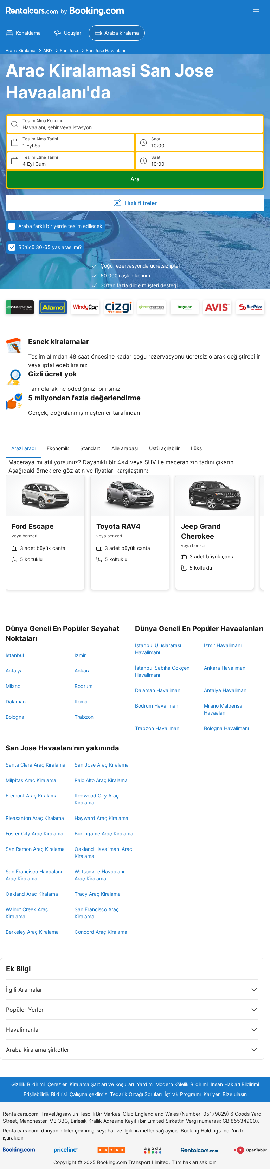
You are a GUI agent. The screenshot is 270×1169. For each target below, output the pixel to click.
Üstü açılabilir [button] (164, 448)
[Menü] (256, 11)
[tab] (23, 448)
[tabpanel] (135, 529)
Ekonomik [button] (58, 448)
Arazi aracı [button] (23, 448)
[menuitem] (23, 33)
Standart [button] (90, 448)
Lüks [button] (196, 448)
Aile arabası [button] (124, 448)
